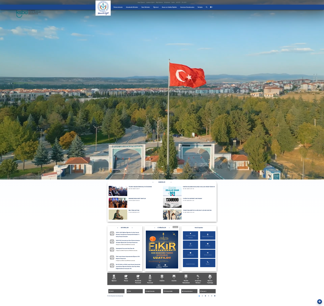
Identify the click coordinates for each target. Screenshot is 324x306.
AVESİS (178, 2)
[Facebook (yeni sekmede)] (205, 295)
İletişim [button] (200, 7)
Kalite (173, 2)
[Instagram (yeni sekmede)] (211, 295)
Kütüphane (167, 2)
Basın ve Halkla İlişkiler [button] (169, 7)
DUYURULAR (125, 227)
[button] (206, 7)
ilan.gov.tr (203, 291)
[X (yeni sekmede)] (208, 295)
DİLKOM (184, 2)
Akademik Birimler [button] (132, 7)
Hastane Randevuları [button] (187, 7)
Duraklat (320, 177)
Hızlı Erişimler (199, 227)
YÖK (129, 291)
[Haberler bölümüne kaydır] (162, 166)
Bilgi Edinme (159, 2)
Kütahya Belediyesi (188, 291)
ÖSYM (111, 291)
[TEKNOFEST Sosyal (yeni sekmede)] (199, 295)
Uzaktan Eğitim (150, 2)
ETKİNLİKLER (162, 227)
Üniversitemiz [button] (118, 7)
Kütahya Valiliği (168, 291)
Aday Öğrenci (141, 2)
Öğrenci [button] (156, 7)
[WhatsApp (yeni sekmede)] (202, 295)
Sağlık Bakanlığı (150, 291)
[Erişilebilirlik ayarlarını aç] (319, 301)
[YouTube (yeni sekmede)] (214, 295)
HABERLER (161, 182)
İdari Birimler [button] (145, 7)
